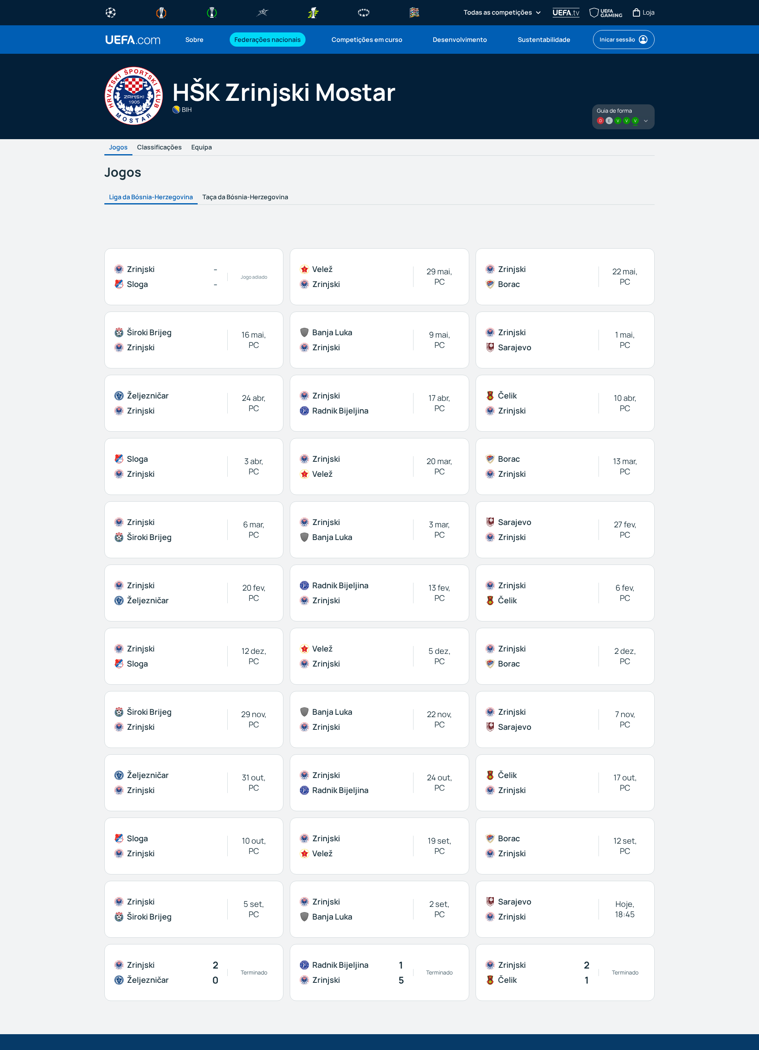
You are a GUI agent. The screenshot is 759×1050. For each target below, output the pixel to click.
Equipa (201, 147)
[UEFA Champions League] (110, 12)
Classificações (159, 147)
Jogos (118, 147)
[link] (194, 39)
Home (132, 39)
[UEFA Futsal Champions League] (262, 12)
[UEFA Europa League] (161, 12)
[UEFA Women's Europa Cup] (313, 12)
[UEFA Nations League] (414, 12)
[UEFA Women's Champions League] (363, 12)
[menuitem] (200, 39)
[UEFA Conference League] (212, 12)
